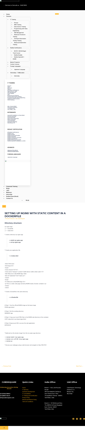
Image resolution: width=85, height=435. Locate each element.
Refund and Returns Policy (29, 399)
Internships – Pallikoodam (17, 72)
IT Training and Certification (29, 395)
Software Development (28, 391)
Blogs (8, 188)
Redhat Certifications (16, 48)
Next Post (79, 366)
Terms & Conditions (27, 401)
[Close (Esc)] (3, 431)
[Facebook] (73, 419)
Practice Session (10, 218)
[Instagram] (77, 419)
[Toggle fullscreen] (19, 431)
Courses (8, 16)
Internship (17, 76)
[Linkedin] (80, 419)
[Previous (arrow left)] (3, 434)
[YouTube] (84, 419)
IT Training (13, 19)
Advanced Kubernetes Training (19, 43)
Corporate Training (11, 186)
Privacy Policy (26, 397)
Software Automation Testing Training (19, 39)
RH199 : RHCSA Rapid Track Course (19, 52)
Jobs (7, 190)
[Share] (11, 431)
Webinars (9, 192)
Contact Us (9, 198)
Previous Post (6, 366)
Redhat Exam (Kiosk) (12, 196)
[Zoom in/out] (27, 431)
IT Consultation (26, 393)
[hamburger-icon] (57, 14)
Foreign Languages (15, 66)
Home (8, 14)
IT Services (25, 389)
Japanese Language (19, 69)
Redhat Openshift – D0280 (19, 58)
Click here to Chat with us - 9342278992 (16, 5)
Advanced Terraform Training (19, 35)
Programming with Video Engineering (20, 29)
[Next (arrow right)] (11, 434)
